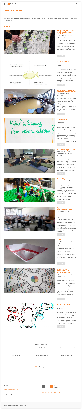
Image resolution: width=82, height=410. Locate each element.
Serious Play (29, 202)
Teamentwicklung (69, 347)
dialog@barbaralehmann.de (11, 389)
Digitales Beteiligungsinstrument (29, 231)
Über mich (74, 4)
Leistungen (56, 4)
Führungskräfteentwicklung (24, 347)
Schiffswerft (29, 263)
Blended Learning (12, 347)
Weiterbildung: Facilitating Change (41, 349)
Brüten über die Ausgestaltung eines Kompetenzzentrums (29, 292)
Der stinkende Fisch (29, 84)
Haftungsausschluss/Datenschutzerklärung (53, 392)
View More (61, 55)
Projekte (65, 4)
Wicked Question (29, 142)
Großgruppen (35, 347)
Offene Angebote (49, 347)
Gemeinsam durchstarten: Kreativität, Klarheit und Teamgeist (29, 53)
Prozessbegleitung (59, 347)
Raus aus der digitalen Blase (29, 173)
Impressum (45, 391)
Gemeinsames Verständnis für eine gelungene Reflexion (29, 113)
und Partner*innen (44, 4)
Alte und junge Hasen (29, 327)
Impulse (42, 347)
